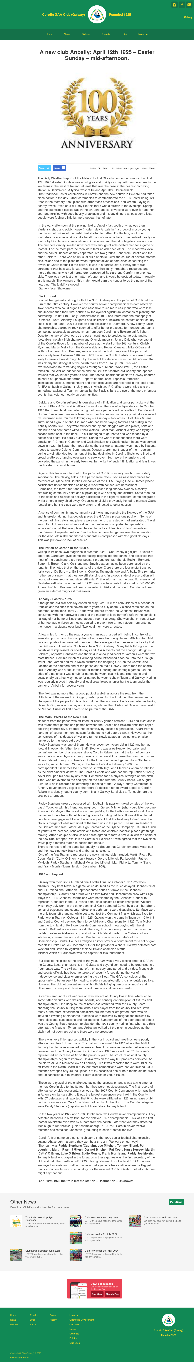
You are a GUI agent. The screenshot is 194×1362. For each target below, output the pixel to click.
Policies (73, 1338)
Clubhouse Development (81, 1319)
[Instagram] (174, 5)
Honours (73, 1315)
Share (57, 168)
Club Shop (74, 1343)
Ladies (72, 1329)
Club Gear (74, 1324)
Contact (53, 1315)
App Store (97, 1294)
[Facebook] (182, 5)
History (53, 1319)
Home (49, 34)
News (67, 34)
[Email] (189, 5)
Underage (74, 1333)
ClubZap (25, 1357)
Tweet (42, 168)
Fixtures (86, 34)
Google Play (112, 1294)
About (33, 1324)
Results (106, 34)
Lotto (124, 34)
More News (176, 1202)
